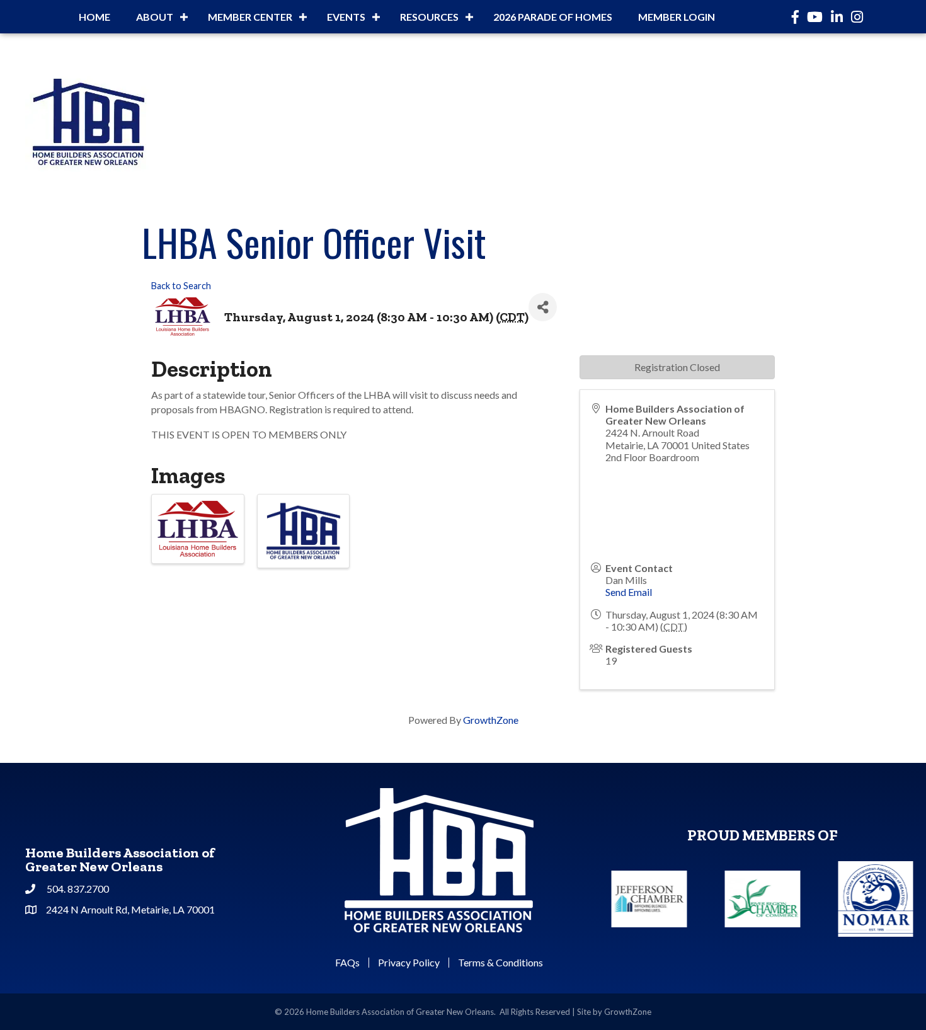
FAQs (347, 963)
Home (94, 17)
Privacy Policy (409, 963)
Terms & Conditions (500, 963)
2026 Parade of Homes (552, 17)
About (154, 17)
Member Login (676, 17)
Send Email (628, 592)
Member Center (250, 17)
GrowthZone (490, 720)
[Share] (543, 307)
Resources (429, 17)
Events (346, 17)
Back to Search (181, 285)
